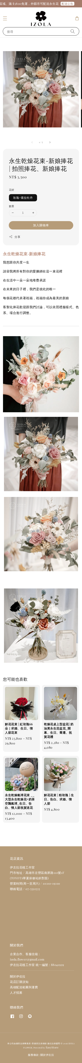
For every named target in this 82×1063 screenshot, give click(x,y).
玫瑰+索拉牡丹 (23, 198)
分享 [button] (17, 237)
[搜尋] (72, 31)
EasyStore (52, 1047)
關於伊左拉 (47, 1054)
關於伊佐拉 (17, 976)
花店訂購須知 (19, 982)
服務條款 (33, 1054)
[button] (5, 18)
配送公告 (64, 4)
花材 (11, 189)
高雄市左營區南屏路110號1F (44, 873)
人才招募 (16, 992)
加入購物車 (41, 225)
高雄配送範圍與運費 (24, 987)
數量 (11, 206)
